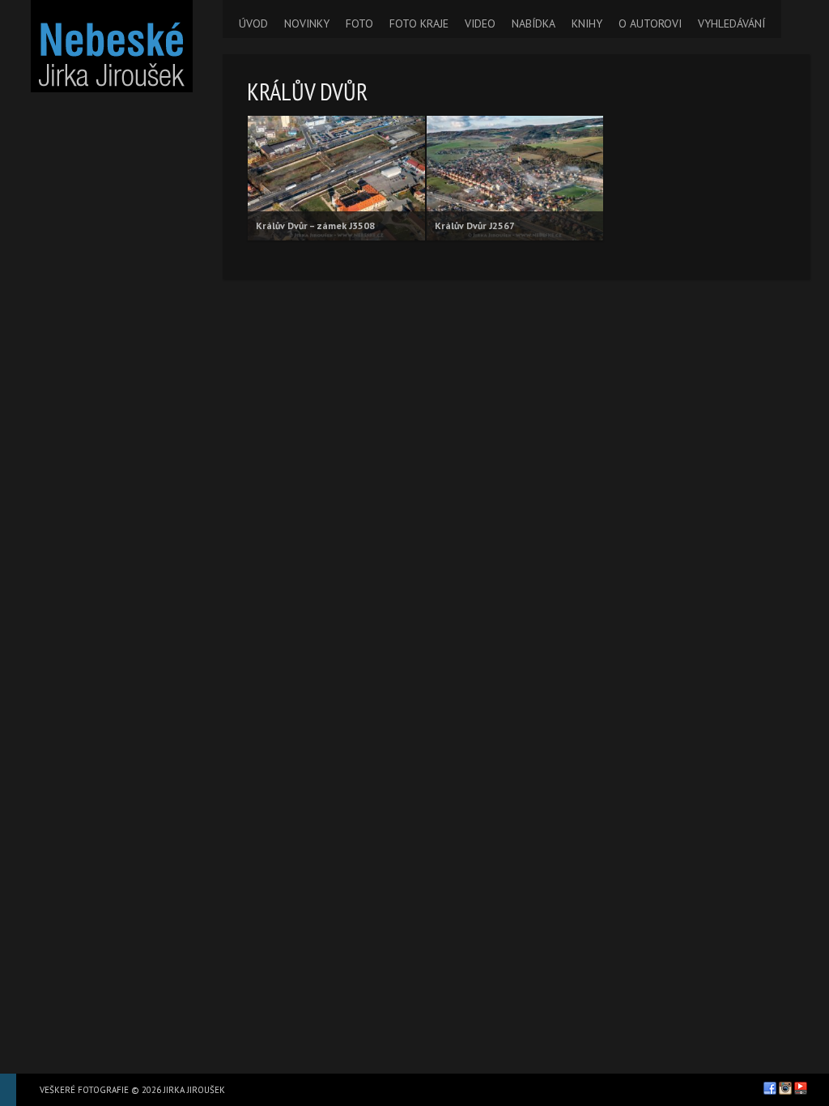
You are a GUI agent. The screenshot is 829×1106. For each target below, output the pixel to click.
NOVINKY (306, 23)
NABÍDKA (533, 23)
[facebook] (769, 1088)
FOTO (359, 23)
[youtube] (800, 1088)
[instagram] (785, 1088)
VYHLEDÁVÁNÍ (731, 23)
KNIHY (587, 23)
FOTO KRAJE (419, 23)
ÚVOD (253, 23)
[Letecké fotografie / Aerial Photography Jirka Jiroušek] (111, 46)
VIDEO (480, 23)
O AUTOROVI (650, 23)
